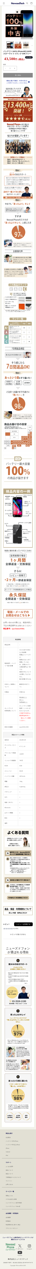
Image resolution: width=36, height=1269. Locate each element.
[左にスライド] (4, 45)
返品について (9, 1173)
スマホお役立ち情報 (11, 1199)
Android (8, 1152)
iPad (7, 1155)
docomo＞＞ (23, 697)
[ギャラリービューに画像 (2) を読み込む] (18, 45)
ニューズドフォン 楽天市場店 (14, 1202)
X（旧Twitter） (20, 1249)
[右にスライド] (32, 45)
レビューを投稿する (23, 924)
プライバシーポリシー (12, 1228)
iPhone (7, 1148)
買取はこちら (9, 1195)
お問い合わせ (9, 1184)
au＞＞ (21, 699)
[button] (4, 3)
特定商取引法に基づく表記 (13, 1224)
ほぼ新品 (8, 1137)
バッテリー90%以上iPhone (13, 1144)
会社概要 (8, 1217)
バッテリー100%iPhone (12, 1141)
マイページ (9, 1181)
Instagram (29, 1249)
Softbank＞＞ (23, 702)
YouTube (20, 1255)
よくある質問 (9, 1166)
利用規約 (8, 1221)
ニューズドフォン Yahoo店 (13, 1206)
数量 (4, 64)
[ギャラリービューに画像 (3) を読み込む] (25, 45)
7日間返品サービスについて (13, 1177)
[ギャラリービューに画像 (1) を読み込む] (10, 45)
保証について (9, 1170)
